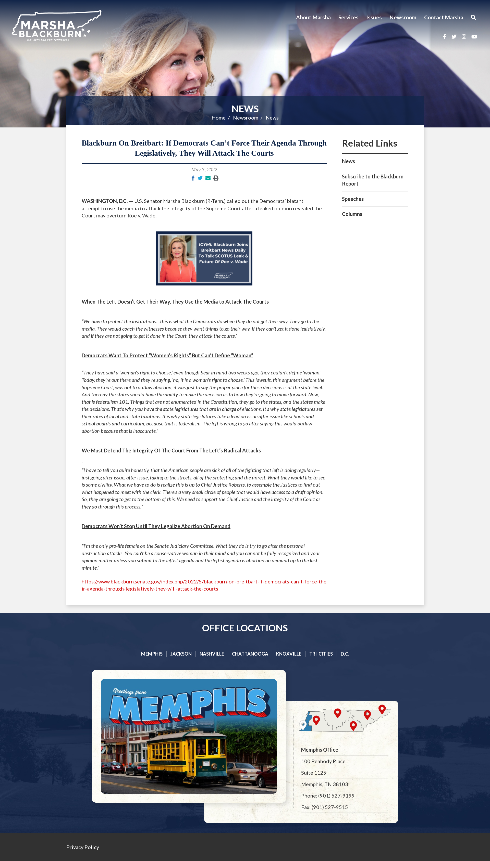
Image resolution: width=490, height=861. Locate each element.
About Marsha (313, 17)
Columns (352, 214)
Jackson (181, 654)
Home (219, 117)
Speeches (353, 199)
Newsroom (402, 17)
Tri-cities (321, 654)
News (245, 108)
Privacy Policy (82, 847)
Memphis (152, 654)
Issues (374, 17)
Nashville (212, 654)
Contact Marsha (443, 17)
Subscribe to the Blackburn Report (372, 180)
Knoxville (288, 654)
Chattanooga (250, 654)
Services (348, 17)
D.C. (345, 654)
